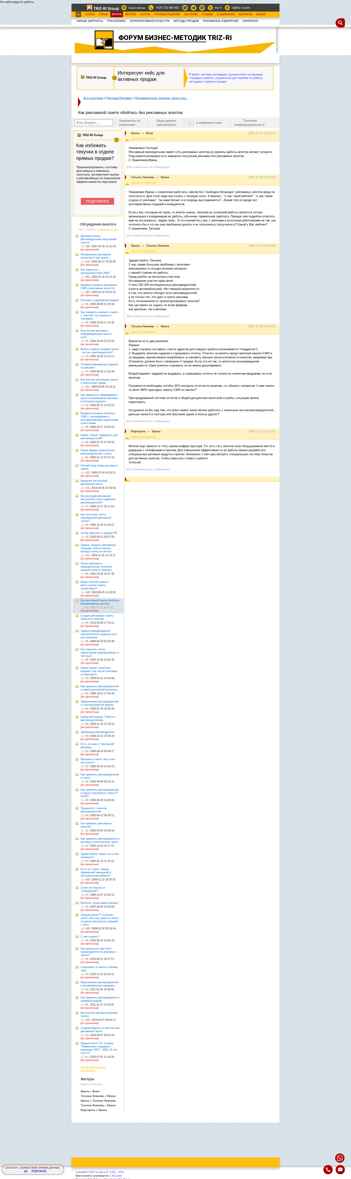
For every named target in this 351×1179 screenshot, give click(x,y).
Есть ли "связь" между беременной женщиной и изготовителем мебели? (96, 872)
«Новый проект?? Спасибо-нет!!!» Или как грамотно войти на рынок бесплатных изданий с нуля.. (100, 919)
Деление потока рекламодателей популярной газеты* (98, 239)
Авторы (130, 14)
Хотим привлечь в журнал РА (99, 532)
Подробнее (39, 1171)
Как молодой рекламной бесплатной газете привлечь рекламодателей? (98, 499)
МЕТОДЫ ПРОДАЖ (186, 21)
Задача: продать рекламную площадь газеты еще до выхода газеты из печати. (98, 548)
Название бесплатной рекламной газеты (94, 482)
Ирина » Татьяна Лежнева (98, 1100)
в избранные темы (209, 122)
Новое (90, 14)
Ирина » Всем (90, 1091)
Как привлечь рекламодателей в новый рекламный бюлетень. (100, 688)
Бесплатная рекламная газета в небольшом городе (99, 381)
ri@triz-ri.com (241, 7)
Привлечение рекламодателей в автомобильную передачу (99, 984)
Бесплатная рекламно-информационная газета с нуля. (97, 334)
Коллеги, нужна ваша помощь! (99, 902)
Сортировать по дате (107, 229)
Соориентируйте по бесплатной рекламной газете (100, 1029)
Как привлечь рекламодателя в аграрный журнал (100, 999)
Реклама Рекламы (119, 98)
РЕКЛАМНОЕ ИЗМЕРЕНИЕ (221, 21)
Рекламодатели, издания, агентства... (161, 98)
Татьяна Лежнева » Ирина (98, 1096)
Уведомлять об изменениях (129, 122)
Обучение (191, 14)
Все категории (93, 98)
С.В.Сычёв (116, 1175)
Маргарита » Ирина (94, 1110)
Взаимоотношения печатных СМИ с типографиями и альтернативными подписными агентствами (99, 418)
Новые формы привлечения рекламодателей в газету (98, 452)
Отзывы (207, 14)
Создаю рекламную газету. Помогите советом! (97, 617)
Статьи (103, 14)
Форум (116, 14)
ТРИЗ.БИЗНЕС (116, 21)
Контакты (245, 14)
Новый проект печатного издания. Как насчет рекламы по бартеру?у (99, 671)
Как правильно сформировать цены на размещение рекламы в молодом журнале (99, 398)
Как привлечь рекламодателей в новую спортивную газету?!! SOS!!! (100, 793)
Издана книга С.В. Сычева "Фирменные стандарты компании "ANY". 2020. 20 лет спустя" (99, 1048)
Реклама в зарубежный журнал (100, 300)
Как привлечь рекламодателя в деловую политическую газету (100, 840)
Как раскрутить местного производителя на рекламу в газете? (98, 952)
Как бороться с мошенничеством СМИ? (95, 271)
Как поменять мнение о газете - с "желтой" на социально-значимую (100, 315)
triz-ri (218, 7)
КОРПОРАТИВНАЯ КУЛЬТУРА (150, 21)
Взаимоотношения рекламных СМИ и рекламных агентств (99, 286)
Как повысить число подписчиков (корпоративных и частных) (100, 652)
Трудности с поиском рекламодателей (94, 810)
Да (25, 1171)
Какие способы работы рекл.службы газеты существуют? (94, 585)
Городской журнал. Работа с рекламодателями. (98, 718)
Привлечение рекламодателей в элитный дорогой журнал (99, 703)
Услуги (145, 14)
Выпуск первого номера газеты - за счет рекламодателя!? (100, 351)
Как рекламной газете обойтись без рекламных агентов (100, 602)
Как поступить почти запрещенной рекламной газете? (96, 517)
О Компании (226, 14)
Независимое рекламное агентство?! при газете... (96, 256)
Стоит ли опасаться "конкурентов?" (93, 889)
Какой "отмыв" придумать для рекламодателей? (99, 436)
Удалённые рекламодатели (97, 732)
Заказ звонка (136, 7)
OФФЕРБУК (250, 21)
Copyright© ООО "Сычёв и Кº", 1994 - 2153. (100, 1172)
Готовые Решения (167, 14)
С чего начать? (90, 936)
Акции (260, 14)
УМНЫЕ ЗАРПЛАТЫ (89, 21)
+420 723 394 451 (167, 7)
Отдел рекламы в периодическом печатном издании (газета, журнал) (96, 566)
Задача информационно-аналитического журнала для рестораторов (99, 634)
